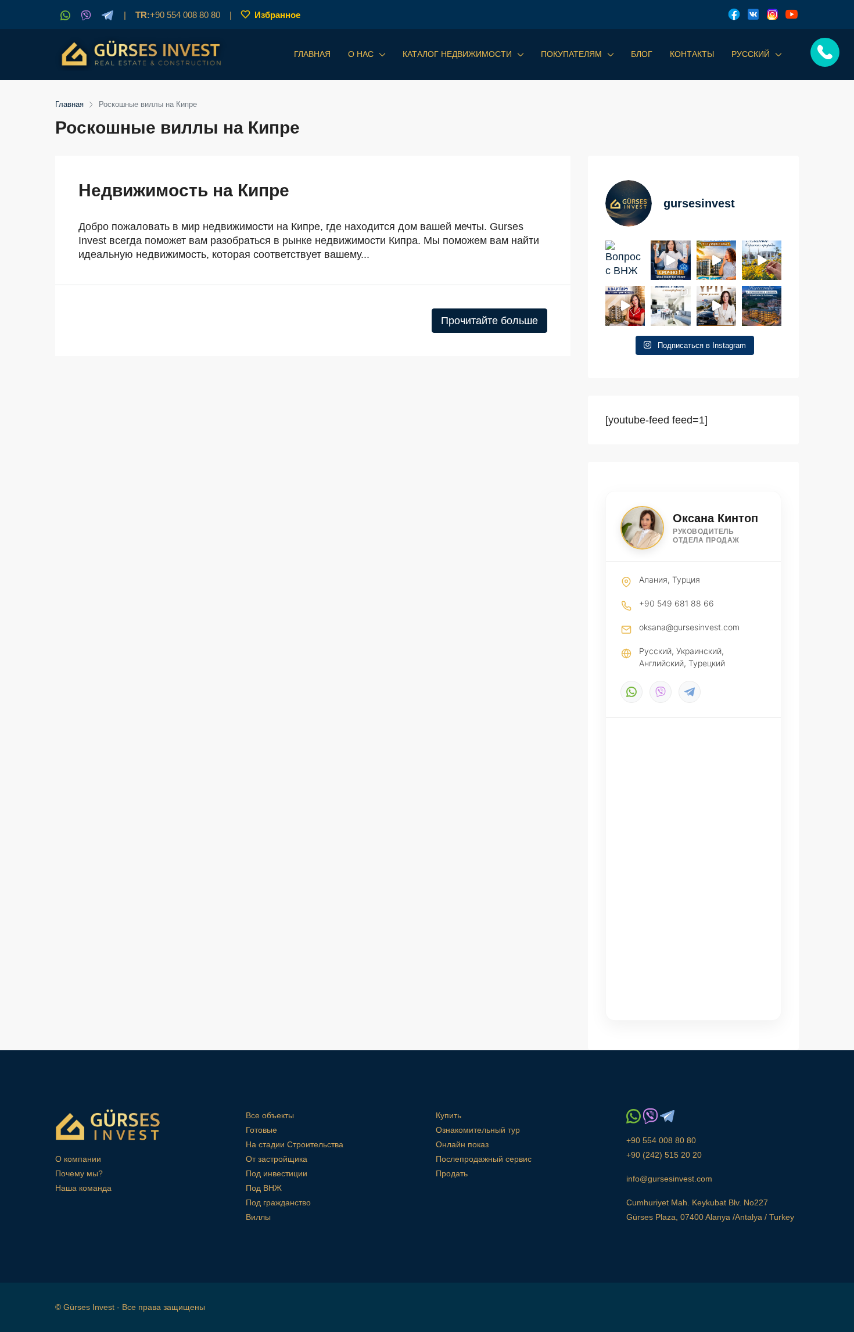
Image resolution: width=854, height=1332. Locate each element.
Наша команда (83, 1188)
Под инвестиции (276, 1173)
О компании (78, 1159)
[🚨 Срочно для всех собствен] (670, 260)
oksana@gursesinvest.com (689, 627)
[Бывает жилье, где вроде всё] (670, 305)
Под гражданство (278, 1202)
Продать (452, 1173)
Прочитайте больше (489, 320)
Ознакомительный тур (478, 1129)
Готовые (261, 1129)
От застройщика (276, 1159)
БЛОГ (641, 54)
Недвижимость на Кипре (183, 190)
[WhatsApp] (631, 692)
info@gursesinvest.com (669, 1178)
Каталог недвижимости (457, 54)
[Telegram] (690, 692)
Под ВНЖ (264, 1188)
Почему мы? (79, 1173)
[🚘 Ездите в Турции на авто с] (716, 305)
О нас (361, 54)
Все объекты (270, 1115)
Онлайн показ (462, 1144)
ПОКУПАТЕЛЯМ (571, 54)
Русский (750, 54)
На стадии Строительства (294, 1144)
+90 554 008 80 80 (177, 15)
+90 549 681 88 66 (676, 603)
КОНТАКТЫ (692, 54)
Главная (312, 54)
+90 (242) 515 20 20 (664, 1154)
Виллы (258, 1217)
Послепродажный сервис (484, 1159)
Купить (448, 1115)
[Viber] (661, 692)
